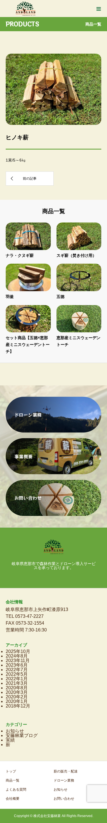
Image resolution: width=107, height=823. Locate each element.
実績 (10, 740)
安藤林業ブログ (22, 735)
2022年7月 (17, 669)
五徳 (60, 296)
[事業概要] (53, 471)
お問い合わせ (64, 799)
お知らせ (15, 730)
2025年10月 (18, 651)
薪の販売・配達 (66, 771)
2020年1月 (17, 701)
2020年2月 (17, 696)
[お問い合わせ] (53, 513)
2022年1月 (17, 678)
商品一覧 (12, 780)
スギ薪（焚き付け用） (76, 255)
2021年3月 (17, 683)
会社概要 (12, 799)
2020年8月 (17, 687)
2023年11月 (18, 660)
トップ (11, 771)
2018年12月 (18, 706)
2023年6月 (17, 665)
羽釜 (10, 296)
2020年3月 (17, 692)
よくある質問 (16, 789)
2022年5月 (17, 674)
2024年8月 (17, 656)
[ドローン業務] (53, 430)
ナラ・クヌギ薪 (20, 255)
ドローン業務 (64, 780)
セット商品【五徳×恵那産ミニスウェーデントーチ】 (28, 344)
